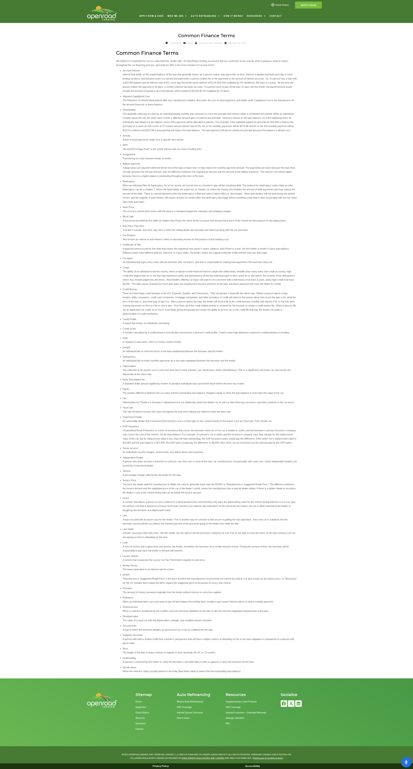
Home (139, 701)
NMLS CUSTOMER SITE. (241, 758)
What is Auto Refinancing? (190, 701)
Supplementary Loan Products (241, 701)
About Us (140, 718)
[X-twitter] (291, 703)
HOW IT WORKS (233, 16)
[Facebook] (284, 703)
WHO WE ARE (175, 16)
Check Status (142, 712)
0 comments (175, 43)
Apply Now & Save (151, 16)
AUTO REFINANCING (204, 16)
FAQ (228, 723)
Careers (140, 729)
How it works (183, 718)
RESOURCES (254, 16)
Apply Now (141, 707)
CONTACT (275, 16)
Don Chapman (215, 43)
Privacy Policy (161, 766)
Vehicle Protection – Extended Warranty (246, 712)
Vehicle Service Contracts (190, 712)
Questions (141, 723)
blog (190, 43)
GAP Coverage (184, 707)
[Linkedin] (298, 703)
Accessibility (252, 766)
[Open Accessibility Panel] (406, 762)
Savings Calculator (235, 718)
